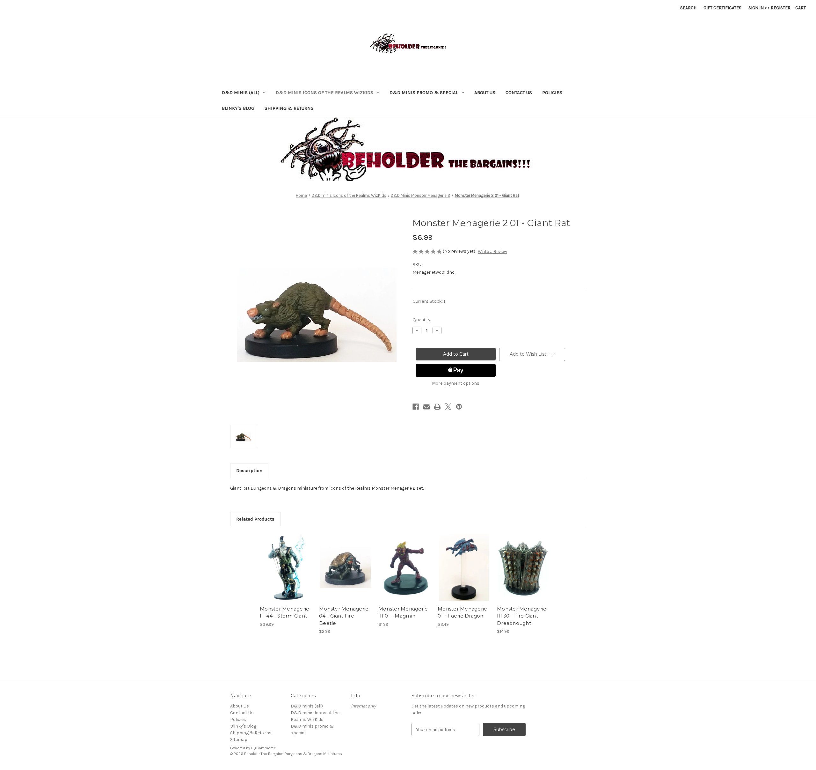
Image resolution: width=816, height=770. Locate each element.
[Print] (437, 406)
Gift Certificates (722, 8)
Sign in (756, 8)
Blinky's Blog (238, 108)
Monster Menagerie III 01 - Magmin (403, 612)
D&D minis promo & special (424, 92)
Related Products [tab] (255, 519)
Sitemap (238, 739)
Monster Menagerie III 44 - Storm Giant (284, 612)
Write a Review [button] (492, 251)
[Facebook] (415, 406)
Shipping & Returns (289, 108)
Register (780, 8)
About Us (484, 92)
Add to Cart (286, 573)
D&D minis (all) (240, 92)
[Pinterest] (459, 406)
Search (688, 8)
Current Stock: (428, 301)
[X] (448, 406)
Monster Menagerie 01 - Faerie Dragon (462, 612)
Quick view (285, 562)
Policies (552, 92)
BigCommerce (263, 748)
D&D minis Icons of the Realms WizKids (324, 92)
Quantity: (421, 319)
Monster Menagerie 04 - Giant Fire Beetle (343, 616)
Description (249, 470)
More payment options (455, 383)
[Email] (426, 406)
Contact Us (519, 92)
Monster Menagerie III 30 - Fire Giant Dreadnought (521, 616)
